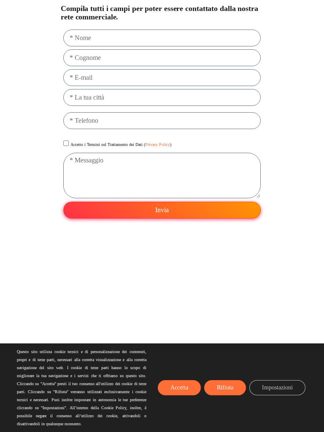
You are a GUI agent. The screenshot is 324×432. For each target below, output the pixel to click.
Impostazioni (277, 387)
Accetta (179, 387)
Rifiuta (225, 387)
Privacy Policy (157, 144)
